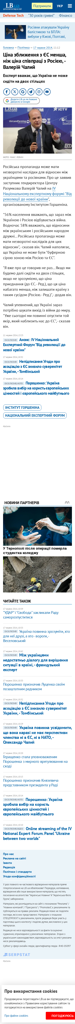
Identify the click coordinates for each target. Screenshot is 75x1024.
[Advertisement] (37, 458)
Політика (24, 47)
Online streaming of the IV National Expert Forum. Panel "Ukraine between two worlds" (37, 833)
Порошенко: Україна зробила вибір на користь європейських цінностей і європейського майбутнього (36, 388)
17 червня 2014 (42, 47)
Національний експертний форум (35, 415)
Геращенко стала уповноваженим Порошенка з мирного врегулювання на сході (35, 761)
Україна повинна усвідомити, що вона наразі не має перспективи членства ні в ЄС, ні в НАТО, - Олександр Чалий (37, 735)
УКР (60, 6)
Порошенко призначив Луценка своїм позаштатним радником (34, 686)
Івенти (7, 863)
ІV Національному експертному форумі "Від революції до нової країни (37, 194)
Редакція (9, 867)
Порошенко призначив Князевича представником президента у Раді (30, 782)
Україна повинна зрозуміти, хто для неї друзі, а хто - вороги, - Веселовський (36, 636)
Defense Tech (13, 15)
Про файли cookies (16, 1015)
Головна (8, 47)
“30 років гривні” (41, 15)
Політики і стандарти (17, 872)
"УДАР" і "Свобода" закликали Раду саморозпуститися (30, 615)
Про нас (8, 854)
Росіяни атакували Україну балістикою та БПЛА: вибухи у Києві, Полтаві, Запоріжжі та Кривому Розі (48, 36)
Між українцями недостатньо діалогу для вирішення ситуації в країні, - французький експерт (35, 662)
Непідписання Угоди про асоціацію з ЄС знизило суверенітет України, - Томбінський (32, 366)
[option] (37, 31)
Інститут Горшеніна (22, 407)
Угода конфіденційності (19, 876)
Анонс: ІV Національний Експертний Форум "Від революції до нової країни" (34, 344)
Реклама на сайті (14, 858)
